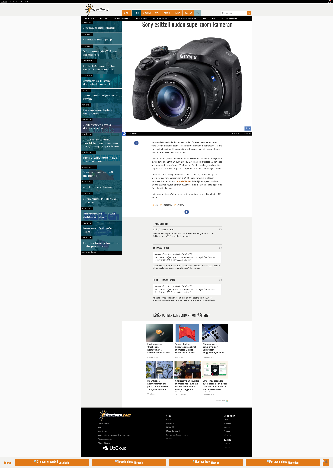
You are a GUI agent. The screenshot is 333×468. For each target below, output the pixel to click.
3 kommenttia (247, 133)
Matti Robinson (132, 134)
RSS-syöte (227, 435)
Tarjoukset (167, 13)
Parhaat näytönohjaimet (161, 18)
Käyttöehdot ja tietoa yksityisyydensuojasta (114, 435)
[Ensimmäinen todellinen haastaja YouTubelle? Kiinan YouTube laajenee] (101, 158)
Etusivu (127, 13)
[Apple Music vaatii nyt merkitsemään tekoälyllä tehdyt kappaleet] (101, 125)
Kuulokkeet (104, 18)
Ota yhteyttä (102, 431)
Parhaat (178, 13)
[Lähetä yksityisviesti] (140, 134)
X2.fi (21, 2)
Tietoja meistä (103, 423)
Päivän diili (170, 427)
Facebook (227, 427)
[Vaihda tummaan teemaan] (197, 13)
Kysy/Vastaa (228, 447)
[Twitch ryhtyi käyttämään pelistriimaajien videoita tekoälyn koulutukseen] (101, 214)
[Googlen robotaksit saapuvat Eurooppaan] (101, 27)
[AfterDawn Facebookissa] (218, 13)
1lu (154, 247)
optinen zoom (167, 205)
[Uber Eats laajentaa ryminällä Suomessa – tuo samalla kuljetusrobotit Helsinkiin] (101, 243)
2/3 (220, 247)
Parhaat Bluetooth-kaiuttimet (186, 18)
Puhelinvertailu (14, 2)
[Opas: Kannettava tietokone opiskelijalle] (101, 38)
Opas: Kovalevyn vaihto (229, 18)
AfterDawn (4, 2)
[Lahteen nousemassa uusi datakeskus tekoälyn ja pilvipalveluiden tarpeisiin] (101, 81)
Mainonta (101, 427)
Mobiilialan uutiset (173, 431)
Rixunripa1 (157, 279)
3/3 (220, 279)
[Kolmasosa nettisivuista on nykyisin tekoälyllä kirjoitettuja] (101, 96)
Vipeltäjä (156, 229)
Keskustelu (188, 13)
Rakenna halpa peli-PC (209, 18)
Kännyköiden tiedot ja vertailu (177, 435)
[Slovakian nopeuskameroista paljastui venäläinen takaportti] (101, 110)
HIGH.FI (26, 2)
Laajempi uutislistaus (88, 252)
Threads (227, 431)
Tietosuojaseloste (105, 439)
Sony (156, 205)
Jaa (249, 129)
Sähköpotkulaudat (141, 18)
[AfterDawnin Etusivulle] (97, 10)
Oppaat (157, 13)
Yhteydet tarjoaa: (104, 443)
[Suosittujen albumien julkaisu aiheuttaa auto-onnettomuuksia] (101, 199)
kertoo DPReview (183, 181)
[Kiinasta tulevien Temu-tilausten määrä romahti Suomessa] (101, 172)
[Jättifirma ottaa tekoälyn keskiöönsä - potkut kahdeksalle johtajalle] (101, 51)
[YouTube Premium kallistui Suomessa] (101, 186)
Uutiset (136, 13)
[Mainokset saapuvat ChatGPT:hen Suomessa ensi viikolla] (101, 228)
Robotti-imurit (90, 18)
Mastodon (227, 423)
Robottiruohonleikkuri (122, 18)
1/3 (220, 229)
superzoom (180, 205)
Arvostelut (147, 13)
